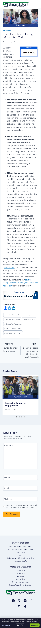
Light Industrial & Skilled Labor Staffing (20, 558)
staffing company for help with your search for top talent (20, 283)
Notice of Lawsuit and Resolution (20, 585)
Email (7, 488)
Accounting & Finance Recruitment (20, 546)
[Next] (35, 395)
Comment (9, 445)
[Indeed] (31, 601)
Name (7, 477)
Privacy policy (5, 625)
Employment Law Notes (20, 582)
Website (8, 499)
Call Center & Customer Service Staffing (20, 549)
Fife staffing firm (29, 319)
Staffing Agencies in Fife (13, 333)
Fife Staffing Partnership (13, 324)
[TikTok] (25, 607)
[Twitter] (9, 308)
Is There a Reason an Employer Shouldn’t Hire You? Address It (30, 350)
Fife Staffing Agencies (12, 319)
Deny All (19, 625)
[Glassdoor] (19, 607)
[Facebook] (5, 308)
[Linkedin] (13, 308)
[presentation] (20, 387)
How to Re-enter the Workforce (10, 347)
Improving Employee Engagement (15, 404)
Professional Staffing (21, 561)
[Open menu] (36, 4)
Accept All (34, 625)
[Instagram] (25, 601)
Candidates (20, 573)
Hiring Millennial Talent (12, 329)
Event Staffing (20, 552)
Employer (7, 31)
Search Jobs (20, 570)
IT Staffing (20, 555)
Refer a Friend (20, 579)
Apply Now (20, 576)
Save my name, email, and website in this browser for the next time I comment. (21, 506)
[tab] (16, 416)
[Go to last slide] (6, 395)
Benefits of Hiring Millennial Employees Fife (19, 315)
